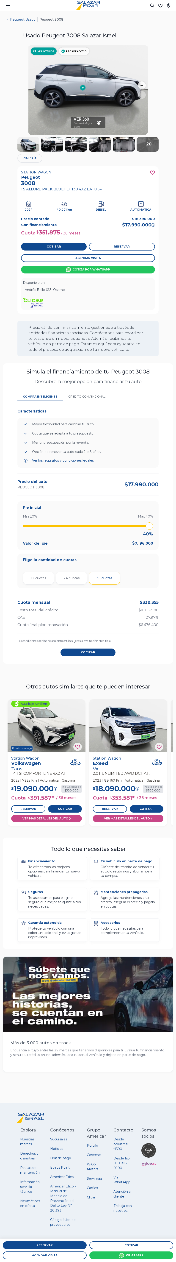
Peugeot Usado (23, 19)
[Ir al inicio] (88, 5)
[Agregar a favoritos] (77, 747)
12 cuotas (38, 578)
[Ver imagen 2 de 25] (52, 144)
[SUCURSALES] (168, 5)
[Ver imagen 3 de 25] (76, 144)
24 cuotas (72, 578)
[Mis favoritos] (160, 5)
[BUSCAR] (152, 5)
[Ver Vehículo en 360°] (75, 762)
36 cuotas (104, 578)
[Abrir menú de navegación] (8, 5)
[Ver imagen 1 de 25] (28, 144)
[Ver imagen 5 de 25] (124, 144)
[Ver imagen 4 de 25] (100, 144)
